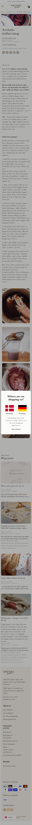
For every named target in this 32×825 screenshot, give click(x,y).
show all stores (16, 429)
